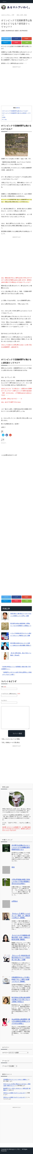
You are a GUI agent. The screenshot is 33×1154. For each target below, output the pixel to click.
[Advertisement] (16, 84)
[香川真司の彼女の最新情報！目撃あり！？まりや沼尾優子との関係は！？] (5, 629)
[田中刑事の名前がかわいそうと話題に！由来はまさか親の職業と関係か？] (5, 648)
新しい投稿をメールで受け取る (11, 742)
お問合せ (15, 901)
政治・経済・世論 (6, 33)
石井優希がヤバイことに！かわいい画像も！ (15, 1079)
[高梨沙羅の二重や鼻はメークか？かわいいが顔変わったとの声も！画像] (5, 619)
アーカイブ (5, 1066)
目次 (13, 867)
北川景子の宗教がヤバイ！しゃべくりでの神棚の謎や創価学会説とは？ (21, 847)
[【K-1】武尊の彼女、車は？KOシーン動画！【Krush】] (5, 658)
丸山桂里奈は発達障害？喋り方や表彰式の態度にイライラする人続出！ (21, 1021)
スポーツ (14, 33)
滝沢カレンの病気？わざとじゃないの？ (14, 1093)
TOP (8, 15)
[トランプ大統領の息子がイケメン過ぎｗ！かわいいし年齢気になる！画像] (5, 638)
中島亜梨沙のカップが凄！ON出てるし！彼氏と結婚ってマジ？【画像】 (21, 979)
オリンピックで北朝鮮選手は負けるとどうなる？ (15, 111)
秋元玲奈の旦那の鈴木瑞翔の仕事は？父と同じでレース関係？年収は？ (21, 999)
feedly (27, 42)
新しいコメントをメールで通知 (11, 739)
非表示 (17, 107)
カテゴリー (5, 1052)
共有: (4, 117)
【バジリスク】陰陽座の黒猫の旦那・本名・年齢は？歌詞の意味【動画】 (21, 937)
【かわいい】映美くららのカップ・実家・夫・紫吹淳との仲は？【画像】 (21, 916)
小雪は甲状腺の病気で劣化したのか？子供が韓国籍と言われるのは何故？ (21, 881)
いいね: (4, 119)
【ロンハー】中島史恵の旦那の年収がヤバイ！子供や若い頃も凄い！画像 (21, 957)
